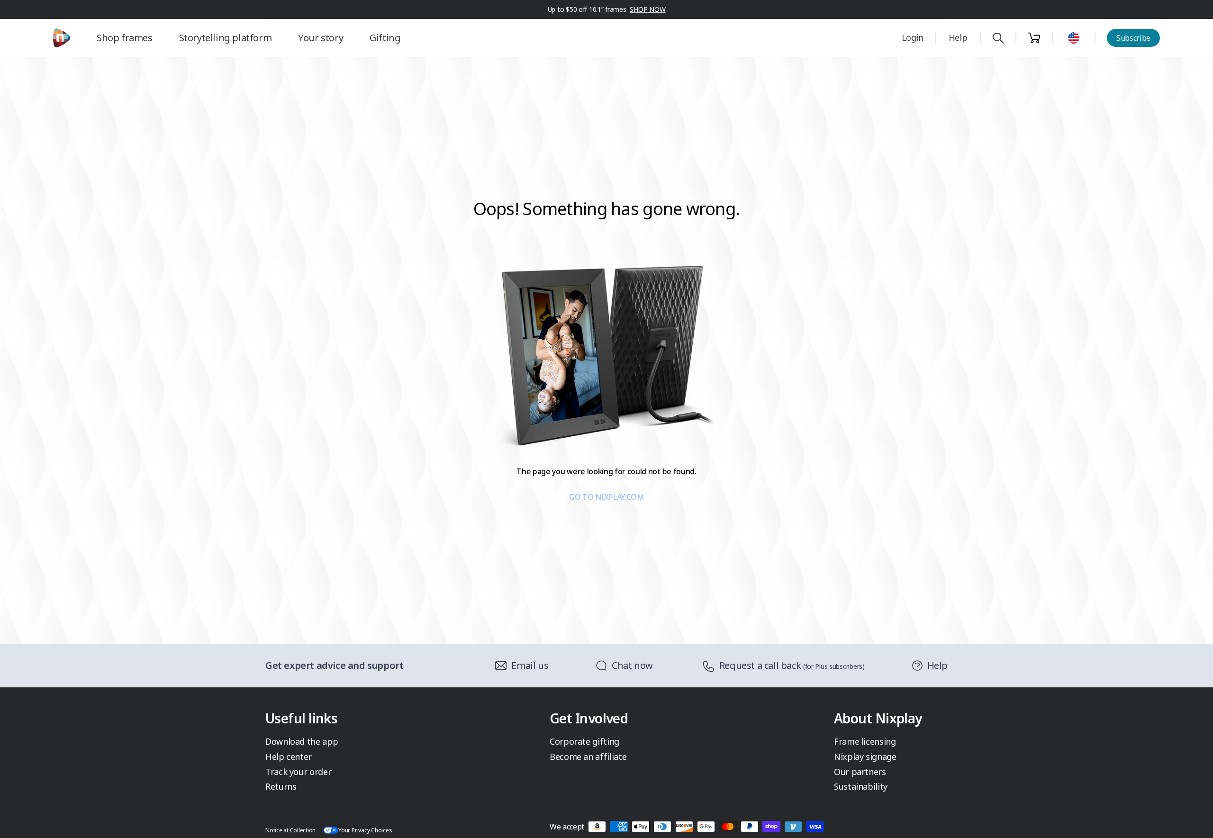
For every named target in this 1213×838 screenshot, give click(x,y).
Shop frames (125, 37)
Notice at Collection (290, 830)
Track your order (298, 771)
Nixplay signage (865, 756)
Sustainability (860, 786)
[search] (998, 38)
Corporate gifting (584, 741)
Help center (288, 756)
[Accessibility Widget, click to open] (1194, 822)
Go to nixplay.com (606, 497)
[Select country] (1073, 37)
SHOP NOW (647, 9)
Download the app (301, 741)
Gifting (385, 37)
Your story (320, 37)
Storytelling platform (225, 37)
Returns (280, 786)
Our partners (860, 771)
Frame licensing (865, 741)
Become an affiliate (588, 756)
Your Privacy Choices (365, 830)
